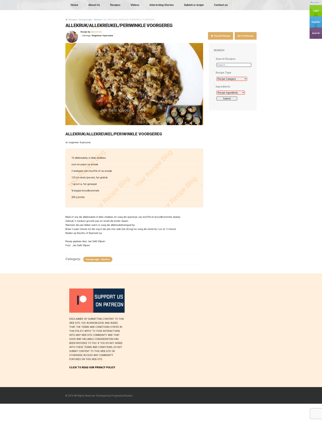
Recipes (115, 5)
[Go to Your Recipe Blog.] (66, 19)
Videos (135, 5)
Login (316, 10)
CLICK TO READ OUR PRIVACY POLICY (92, 367)
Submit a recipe (194, 5)
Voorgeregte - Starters (98, 259)
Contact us (221, 5)
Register (315, 22)
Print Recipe (247, 36)
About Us (94, 5)
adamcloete (96, 32)
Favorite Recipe (221, 36)
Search (316, 33)
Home (74, 5)
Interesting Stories (162, 5)
